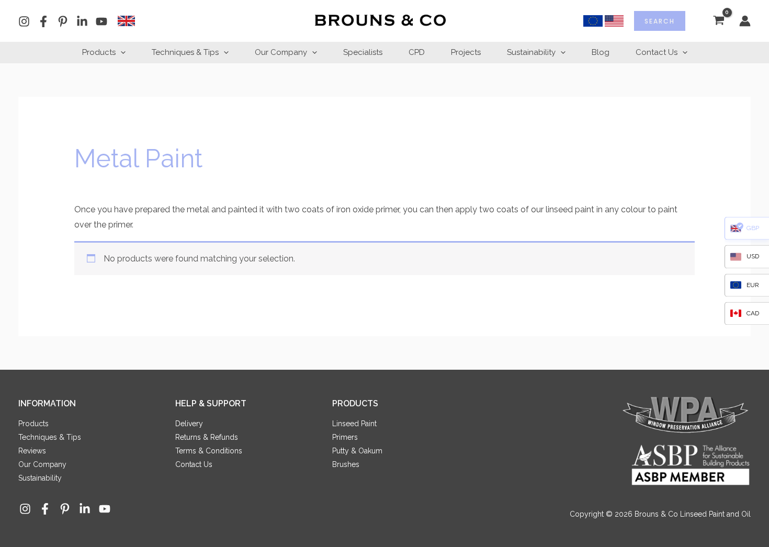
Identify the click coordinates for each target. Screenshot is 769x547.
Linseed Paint (354, 423)
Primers (345, 437)
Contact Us (656, 52)
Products (99, 52)
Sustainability (531, 52)
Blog (600, 52)
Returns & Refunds (206, 437)
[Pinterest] (63, 21)
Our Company (281, 52)
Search (659, 21)
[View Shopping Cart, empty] (718, 21)
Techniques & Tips (185, 52)
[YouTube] (101, 21)
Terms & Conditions (208, 451)
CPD (417, 52)
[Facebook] (43, 21)
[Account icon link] (745, 21)
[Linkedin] (82, 21)
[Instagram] (24, 21)
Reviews (32, 451)
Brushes (345, 464)
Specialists (362, 52)
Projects (466, 52)
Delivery (189, 423)
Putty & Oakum (357, 451)
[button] (121, 52)
